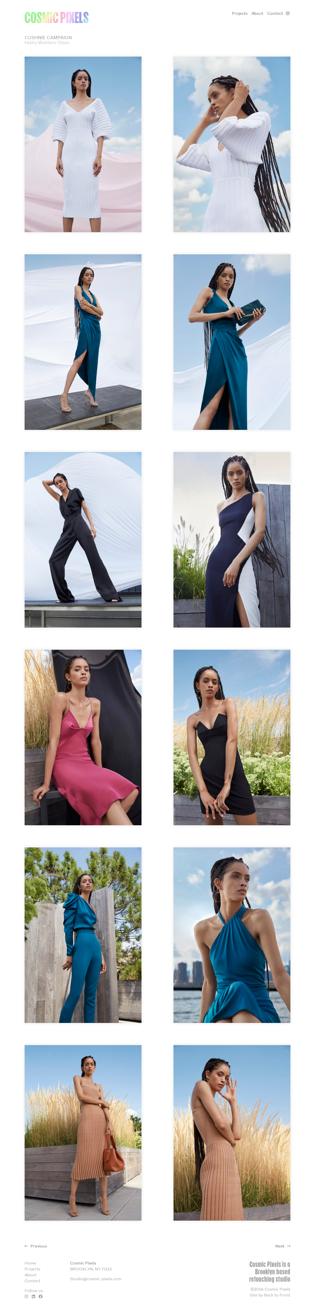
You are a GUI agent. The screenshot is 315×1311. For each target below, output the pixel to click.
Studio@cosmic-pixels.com (95, 1278)
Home (30, 1262)
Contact (275, 13)
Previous (39, 1245)
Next (279, 1245)
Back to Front (277, 1294)
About (257, 13)
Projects (240, 13)
